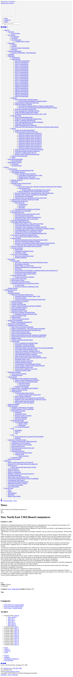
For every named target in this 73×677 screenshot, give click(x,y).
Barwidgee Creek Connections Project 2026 (27, 214)
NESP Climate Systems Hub (23, 396)
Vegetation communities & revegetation (22, 407)
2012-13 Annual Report (21, 80)
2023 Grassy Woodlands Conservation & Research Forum (31, 262)
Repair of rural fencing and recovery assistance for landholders (28, 335)
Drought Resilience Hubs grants (24, 367)
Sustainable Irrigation (14, 293)
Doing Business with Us (15, 162)
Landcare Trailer (19, 454)
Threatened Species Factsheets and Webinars (27, 209)
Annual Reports (15, 59)
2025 (15, 627)
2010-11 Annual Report (21, 83)
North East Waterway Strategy (23, 104)
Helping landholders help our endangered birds (28, 267)
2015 (15, 643)
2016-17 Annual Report (21, 73)
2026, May (11, 622)
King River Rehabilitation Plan (20, 220)
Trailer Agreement (24, 456)
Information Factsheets (14, 372)
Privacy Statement (13, 674)
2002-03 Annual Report (21, 96)
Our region (11, 32)
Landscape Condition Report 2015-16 (25, 152)
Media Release (16, 589)
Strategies (14, 98)
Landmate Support (16, 457)
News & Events (8, 488)
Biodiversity (18, 412)
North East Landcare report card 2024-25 (30, 133)
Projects (6, 167)
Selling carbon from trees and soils (24, 401)
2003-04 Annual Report (21, 94)
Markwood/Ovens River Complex (17, 483)
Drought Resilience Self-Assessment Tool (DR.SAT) (30, 398)
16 (18, 635)
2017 (15, 640)
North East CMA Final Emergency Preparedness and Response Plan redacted (36, 127)
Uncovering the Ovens (17, 212)
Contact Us (7, 20)
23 (18, 640)
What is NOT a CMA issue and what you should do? (23, 464)
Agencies (14, 46)
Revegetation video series (22, 264)
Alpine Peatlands (16, 238)
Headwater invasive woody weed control (26, 219)
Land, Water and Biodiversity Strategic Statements (29, 122)
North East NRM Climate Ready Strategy (26, 112)
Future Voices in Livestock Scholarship (22, 327)
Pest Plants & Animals (17, 420)
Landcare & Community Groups (17, 440)
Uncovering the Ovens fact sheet (24, 215)
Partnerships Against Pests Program (25, 346)
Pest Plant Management (21, 422)
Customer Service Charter (22, 41)
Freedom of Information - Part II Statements (23, 52)
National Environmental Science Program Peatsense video (31, 240)
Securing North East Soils (18, 275)
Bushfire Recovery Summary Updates (29, 178)
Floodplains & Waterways (11, 659)
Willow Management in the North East (26, 125)
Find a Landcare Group (18, 446)
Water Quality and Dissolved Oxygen (18, 477)
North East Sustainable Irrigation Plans (22, 294)
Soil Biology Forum (20, 252)
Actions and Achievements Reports (25, 130)
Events (10, 491)
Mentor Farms (19, 249)
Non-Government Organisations (20, 48)
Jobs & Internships (16, 161)
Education (14, 49)
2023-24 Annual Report (21, 62)
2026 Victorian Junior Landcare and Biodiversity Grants (30, 357)
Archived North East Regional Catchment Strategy (33, 101)
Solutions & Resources (10, 290)
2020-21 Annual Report (21, 67)
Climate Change (12, 377)
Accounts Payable (16, 165)
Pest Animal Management (22, 427)
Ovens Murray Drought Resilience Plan (22, 170)
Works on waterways (14, 470)
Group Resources (16, 449)
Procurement (15, 164)
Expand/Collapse (19, 605)
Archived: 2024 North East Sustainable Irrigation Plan (30, 299)
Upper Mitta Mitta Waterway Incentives (26, 354)
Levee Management (13, 486)
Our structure (11, 35)
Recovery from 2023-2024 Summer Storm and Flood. (26, 246)
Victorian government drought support (22, 340)
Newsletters (11, 494)
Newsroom (18, 185)
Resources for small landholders (17, 323)
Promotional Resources (17, 451)
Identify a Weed (23, 423)
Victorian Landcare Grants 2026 (24, 361)
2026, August (11, 617)
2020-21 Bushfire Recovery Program (25, 173)
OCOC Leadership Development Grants (26, 343)
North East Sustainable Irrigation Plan (25, 109)
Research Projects (13, 288)
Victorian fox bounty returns (23, 370)
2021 (15, 633)
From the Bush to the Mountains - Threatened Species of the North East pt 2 (36, 270)
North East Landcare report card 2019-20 (30, 141)
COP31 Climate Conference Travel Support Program (30, 365)
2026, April (11, 623)
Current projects (12, 169)
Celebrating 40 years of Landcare (20, 443)
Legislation (11, 54)
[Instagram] (6, 27)
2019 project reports (24, 385)
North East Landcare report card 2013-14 (30, 146)
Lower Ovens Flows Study (19, 278)
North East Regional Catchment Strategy (26, 99)
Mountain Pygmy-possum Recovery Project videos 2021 (31, 198)
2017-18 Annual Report (21, 72)
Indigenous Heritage (13, 404)
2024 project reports (20, 298)
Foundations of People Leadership (24, 344)
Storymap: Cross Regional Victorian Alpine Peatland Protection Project (35, 243)
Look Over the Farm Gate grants (20, 331)
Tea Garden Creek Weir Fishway (20, 282)
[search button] (5, 24)
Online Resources (16, 391)
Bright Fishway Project (17, 280)
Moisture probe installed (21, 386)
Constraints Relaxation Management (18, 481)
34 (18, 638)
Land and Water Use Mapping (19, 301)
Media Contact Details (14, 496)
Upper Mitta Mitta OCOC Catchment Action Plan (29, 230)
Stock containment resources (19, 307)
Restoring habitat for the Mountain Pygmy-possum (36, 190)
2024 (15, 628)
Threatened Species (16, 375)
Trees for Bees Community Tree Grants (26, 369)
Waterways (7, 461)
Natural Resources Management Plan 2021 (27, 102)
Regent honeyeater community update (25, 272)
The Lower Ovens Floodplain (19, 254)
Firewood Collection (21, 419)
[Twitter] (3, 27)
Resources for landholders (15, 320)
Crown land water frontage (15, 485)
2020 (15, 635)
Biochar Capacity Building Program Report (27, 154)
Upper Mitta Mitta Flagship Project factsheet (27, 225)
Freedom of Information (14, 51)
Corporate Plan (15, 57)
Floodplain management (14, 475)
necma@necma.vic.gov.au (12, 671)
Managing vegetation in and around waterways (21, 473)
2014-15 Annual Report (21, 77)
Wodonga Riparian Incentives (23, 362)
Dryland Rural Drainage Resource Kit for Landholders (23, 478)
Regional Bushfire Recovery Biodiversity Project (25, 283)
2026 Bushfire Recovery (18, 172)
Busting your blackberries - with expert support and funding (28, 328)
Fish (12, 428)
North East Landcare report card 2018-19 (30, 143)
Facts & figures (15, 33)
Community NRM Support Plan (24, 123)
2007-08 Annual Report (21, 88)
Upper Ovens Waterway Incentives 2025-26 (27, 351)
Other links (22, 207)
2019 (15, 636)
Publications (11, 56)
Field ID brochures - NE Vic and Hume (22, 409)
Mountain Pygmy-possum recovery (21, 183)
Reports (13, 128)
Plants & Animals (13, 406)
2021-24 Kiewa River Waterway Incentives (27, 236)
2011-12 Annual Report (21, 82)
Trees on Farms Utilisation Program (21, 333)
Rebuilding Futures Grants (22, 359)
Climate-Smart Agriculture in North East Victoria (25, 199)
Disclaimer (4, 674)
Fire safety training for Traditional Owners (27, 286)
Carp (16, 433)
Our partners (11, 43)
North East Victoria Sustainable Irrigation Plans (28, 119)
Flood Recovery (12, 465)
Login (6, 21)
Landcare (14, 44)
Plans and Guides (16, 115)
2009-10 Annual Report (21, 85)
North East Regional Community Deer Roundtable (29, 436)
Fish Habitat (18, 430)
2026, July (11, 619)
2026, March (11, 625)
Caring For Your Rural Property (20, 319)
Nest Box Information (21, 417)
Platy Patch (14, 182)
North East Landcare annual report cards (26, 132)
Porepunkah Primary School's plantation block (28, 217)
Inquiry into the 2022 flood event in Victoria (23, 467)
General (9, 605)
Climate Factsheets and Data (19, 390)
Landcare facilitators (17, 248)
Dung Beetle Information (18, 309)
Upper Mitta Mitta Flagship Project (21, 222)
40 (18, 615)
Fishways (17, 431)
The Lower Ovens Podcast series (24, 256)
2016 (15, 641)
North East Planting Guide (18, 315)
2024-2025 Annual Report (22, 61)
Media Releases (12, 493)
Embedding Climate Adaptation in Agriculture (24, 378)
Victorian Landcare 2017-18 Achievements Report (29, 149)
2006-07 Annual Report (21, 90)
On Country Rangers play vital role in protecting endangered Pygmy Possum (40, 186)
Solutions (7, 657)
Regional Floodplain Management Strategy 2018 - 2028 (30, 114)
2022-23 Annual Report (21, 64)
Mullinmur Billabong (21, 257)
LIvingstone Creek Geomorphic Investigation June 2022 (31, 227)
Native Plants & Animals (18, 411)
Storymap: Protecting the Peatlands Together (27, 241)
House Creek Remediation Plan (24, 117)
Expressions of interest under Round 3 (25, 273)
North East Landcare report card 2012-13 (30, 148)
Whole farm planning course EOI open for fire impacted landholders (34, 348)
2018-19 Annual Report (21, 70)
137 (13, 605)
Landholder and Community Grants (18, 325)
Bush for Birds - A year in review (24, 265)
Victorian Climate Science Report (24, 393)
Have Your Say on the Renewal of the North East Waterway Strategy (38, 107)
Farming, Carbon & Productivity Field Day (27, 380)
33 (18, 631)
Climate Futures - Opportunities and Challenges (24, 388)
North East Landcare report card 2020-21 (30, 140)
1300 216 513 (7, 668)
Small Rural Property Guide (19, 311)
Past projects (11, 259)
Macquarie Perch (19, 202)
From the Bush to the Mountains (24, 196)
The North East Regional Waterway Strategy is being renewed (36, 106)
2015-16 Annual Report (21, 75)
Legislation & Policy (21, 414)
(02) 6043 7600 (17, 668)
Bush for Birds (15, 261)
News (9, 490)
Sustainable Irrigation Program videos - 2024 (27, 296)
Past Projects (22, 206)
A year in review (19, 285)
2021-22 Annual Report (21, 65)
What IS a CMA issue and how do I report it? (20, 462)
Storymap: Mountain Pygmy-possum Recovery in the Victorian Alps (34, 193)
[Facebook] (1, 27)
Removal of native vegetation (23, 415)
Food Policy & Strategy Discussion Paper (23, 312)
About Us (7, 30)
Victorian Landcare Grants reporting (21, 444)
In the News (18, 269)
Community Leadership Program (24, 251)
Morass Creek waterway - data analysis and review (29, 223)
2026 (15, 615)
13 (18, 644)
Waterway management (14, 472)
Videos (13, 157)
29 (18, 633)
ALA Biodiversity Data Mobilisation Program (28, 364)
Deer (12, 435)
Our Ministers (15, 36)
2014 (15, 644)
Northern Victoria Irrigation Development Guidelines (26, 306)
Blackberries (22, 425)
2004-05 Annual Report (21, 93)
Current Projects (23, 204)
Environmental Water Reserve (16, 480)
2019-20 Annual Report (21, 69)
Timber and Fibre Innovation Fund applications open (26, 330)
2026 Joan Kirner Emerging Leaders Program (28, 356)
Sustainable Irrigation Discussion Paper (26, 314)
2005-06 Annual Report (21, 91)
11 (15, 623)
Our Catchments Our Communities (21, 211)
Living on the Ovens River (18, 373)
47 (18, 641)
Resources (18, 438)
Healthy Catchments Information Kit (25, 120)
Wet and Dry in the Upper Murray (24, 402)
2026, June (11, 620)
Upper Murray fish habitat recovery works (30, 175)
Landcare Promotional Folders (23, 452)
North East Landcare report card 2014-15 (30, 144)
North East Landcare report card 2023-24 (30, 135)
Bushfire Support (16, 338)
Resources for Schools (14, 459)
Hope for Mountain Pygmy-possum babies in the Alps (34, 191)
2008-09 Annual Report (21, 86)
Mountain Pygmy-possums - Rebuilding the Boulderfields (31, 194)
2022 (15, 631)
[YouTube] (5, 27)
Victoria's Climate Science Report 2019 (30, 394)
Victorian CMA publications (19, 156)
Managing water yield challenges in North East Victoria (30, 399)
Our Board (14, 38)
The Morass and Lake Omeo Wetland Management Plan (31, 233)
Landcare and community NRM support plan (24, 441)
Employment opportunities (15, 159)
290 (12, 606)
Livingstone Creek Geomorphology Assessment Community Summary (35, 228)
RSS (5, 605)
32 (18, 643)
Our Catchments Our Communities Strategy (27, 111)
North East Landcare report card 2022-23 (30, 136)
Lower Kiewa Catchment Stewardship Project (24, 235)
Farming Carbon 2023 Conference (24, 277)
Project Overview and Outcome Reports (26, 381)
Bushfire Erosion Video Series (27, 177)
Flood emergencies (13, 469)
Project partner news (24, 188)
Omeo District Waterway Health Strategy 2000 (28, 232)
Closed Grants (15, 341)
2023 (15, 630)
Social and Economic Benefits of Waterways (27, 151)
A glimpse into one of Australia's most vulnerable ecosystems (32, 244)
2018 (15, 638)
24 (18, 630)
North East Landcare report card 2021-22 (30, 138)
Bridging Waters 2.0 (17, 180)
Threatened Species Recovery (19, 201)
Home (6, 18)
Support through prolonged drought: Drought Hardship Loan (28, 336)
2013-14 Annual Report (21, 78)
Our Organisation (16, 40)
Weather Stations (16, 317)
